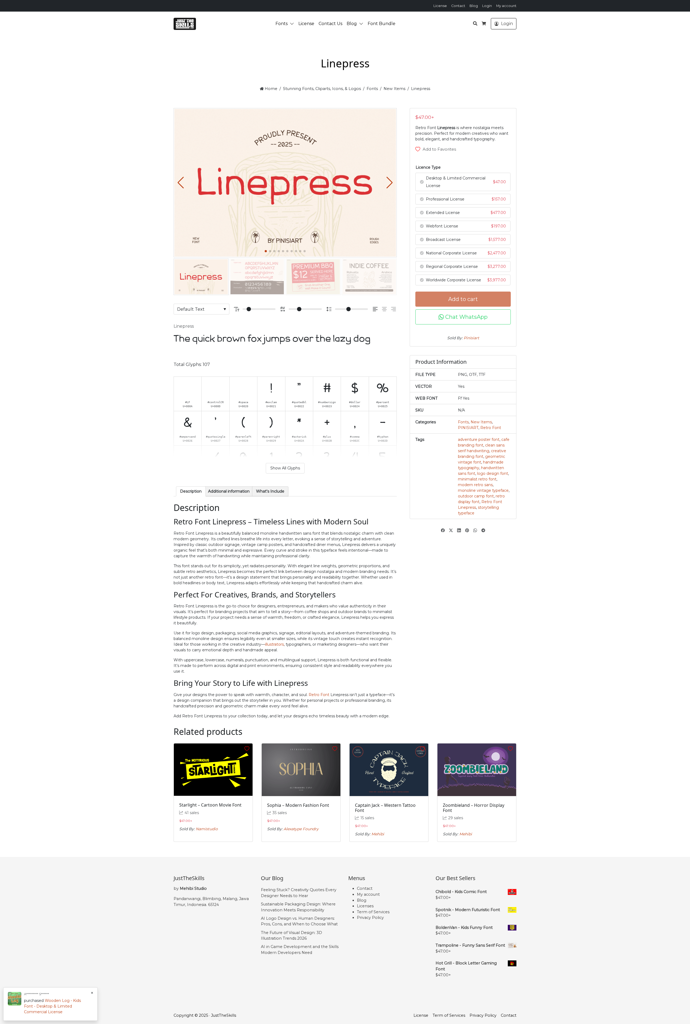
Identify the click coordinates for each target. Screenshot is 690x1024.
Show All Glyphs (285, 468)
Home (270, 88)
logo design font (492, 473)
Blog (474, 6)
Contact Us (330, 23)
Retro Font (319, 694)
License (440, 6)
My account (506, 6)
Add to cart (463, 299)
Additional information (229, 491)
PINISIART (468, 427)
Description (191, 491)
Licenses (365, 906)
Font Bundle (381, 23)
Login (487, 6)
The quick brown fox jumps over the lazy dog (272, 339)
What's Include (270, 491)
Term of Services (373, 911)
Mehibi (377, 834)
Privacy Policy (370, 917)
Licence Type (428, 167)
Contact (458, 6)
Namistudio (207, 828)
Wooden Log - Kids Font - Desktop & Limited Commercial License (52, 1006)
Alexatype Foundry (301, 828)
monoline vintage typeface (483, 490)
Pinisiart (471, 337)
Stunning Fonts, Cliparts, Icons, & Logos (322, 88)
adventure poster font (478, 439)
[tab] (191, 491)
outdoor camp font (476, 496)
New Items (394, 88)
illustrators (274, 644)
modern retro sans (475, 484)
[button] (293, 23)
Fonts (281, 23)
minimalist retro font (477, 479)
